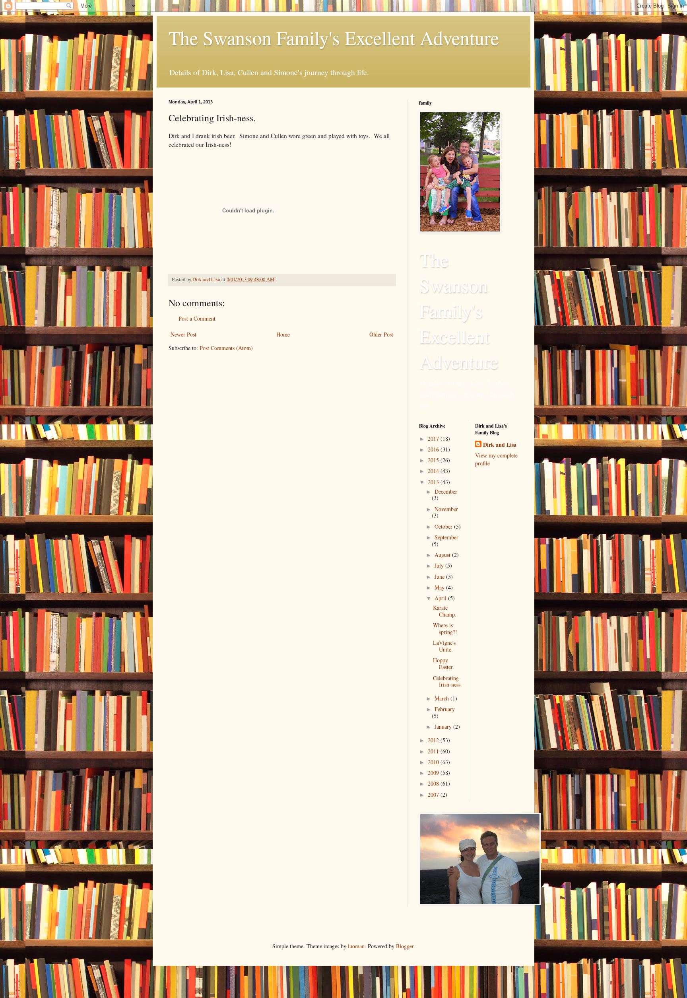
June (440, 576)
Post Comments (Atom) (226, 348)
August (443, 554)
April (441, 598)
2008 (434, 783)
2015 (434, 460)
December (446, 491)
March (442, 698)
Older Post (381, 334)
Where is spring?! (445, 628)
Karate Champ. (444, 611)
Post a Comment (197, 318)
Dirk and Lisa (499, 445)
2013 (434, 482)
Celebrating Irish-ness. (447, 681)
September (446, 537)
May (440, 587)
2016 (434, 449)
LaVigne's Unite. (444, 646)
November (446, 509)
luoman (356, 946)
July (440, 565)
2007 (434, 794)
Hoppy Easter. (443, 663)
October (444, 526)
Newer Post (183, 334)
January (444, 726)
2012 (434, 740)
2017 (434, 438)
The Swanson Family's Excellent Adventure (334, 37)
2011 (434, 751)
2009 (434, 772)
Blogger (404, 946)
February (445, 709)
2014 (434, 471)
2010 (434, 762)
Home (283, 334)
